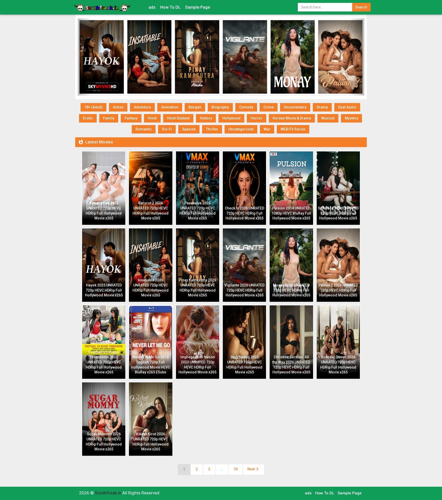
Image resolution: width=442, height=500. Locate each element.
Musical (328, 118)
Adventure (142, 107)
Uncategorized (240, 129)
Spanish (189, 129)
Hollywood (231, 118)
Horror (256, 118)
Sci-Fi (167, 129)
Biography (220, 107)
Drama (322, 107)
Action (118, 107)
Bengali (195, 107)
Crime (268, 107)
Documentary (295, 107)
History (206, 118)
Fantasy (131, 118)
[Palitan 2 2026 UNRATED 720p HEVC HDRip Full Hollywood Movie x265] (340, 57)
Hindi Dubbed (178, 118)
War (267, 129)
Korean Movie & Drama (292, 118)
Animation (169, 107)
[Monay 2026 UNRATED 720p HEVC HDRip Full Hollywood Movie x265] (292, 57)
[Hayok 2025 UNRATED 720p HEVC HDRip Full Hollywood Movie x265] (101, 57)
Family (108, 118)
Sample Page (197, 7)
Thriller (212, 129)
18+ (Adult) (93, 107)
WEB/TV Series (293, 129)
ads (152, 7)
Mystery (351, 118)
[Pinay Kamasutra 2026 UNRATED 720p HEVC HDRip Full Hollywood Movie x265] (197, 57)
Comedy (246, 107)
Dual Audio (347, 107)
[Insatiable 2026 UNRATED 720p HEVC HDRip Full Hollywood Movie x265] (149, 57)
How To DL (170, 7)
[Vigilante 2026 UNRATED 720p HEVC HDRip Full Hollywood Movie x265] (245, 57)
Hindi (152, 118)
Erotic (88, 118)
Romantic (144, 129)
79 (236, 469)
